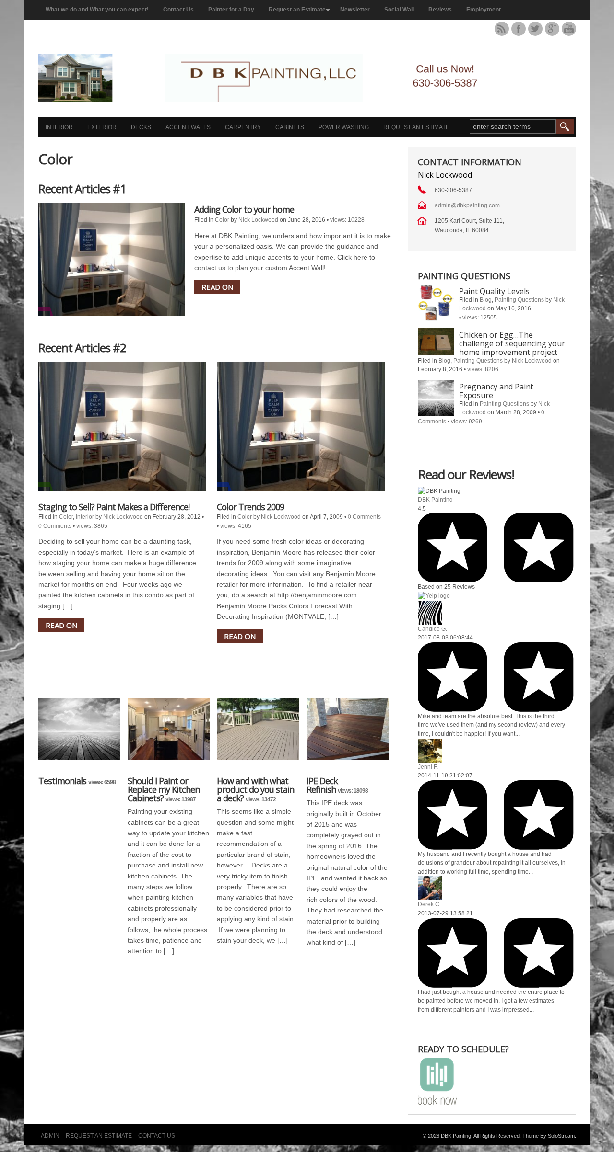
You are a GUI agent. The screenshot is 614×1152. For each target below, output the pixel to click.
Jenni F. (428, 767)
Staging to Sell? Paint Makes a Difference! (113, 507)
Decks (141, 127)
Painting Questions (519, 300)
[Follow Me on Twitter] (535, 29)
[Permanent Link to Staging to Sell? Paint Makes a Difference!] (122, 426)
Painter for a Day (231, 9)
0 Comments (54, 526)
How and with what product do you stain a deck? (255, 789)
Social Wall (399, 9)
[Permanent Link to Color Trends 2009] (301, 426)
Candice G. (432, 629)
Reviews (440, 9)
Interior (59, 127)
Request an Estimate (297, 9)
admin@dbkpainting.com (467, 205)
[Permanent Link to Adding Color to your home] (111, 259)
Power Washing (344, 127)
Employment (483, 9)
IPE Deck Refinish (322, 785)
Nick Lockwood (258, 220)
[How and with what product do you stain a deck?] (258, 734)
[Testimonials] (79, 734)
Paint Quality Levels (494, 291)
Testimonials (62, 781)
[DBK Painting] (275, 99)
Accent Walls (188, 127)
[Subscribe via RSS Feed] (502, 29)
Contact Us (178, 9)
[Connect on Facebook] (518, 29)
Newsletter (355, 9)
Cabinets (289, 127)
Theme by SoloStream (548, 1136)
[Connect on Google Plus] (552, 29)
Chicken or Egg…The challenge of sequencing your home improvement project (512, 343)
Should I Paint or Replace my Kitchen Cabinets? (164, 789)
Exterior (102, 127)
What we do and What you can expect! (97, 9)
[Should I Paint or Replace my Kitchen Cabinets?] (169, 734)
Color (222, 220)
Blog (486, 300)
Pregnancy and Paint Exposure (496, 390)
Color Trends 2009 (250, 507)
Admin (50, 1135)
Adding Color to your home (244, 209)
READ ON (217, 287)
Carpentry (243, 127)
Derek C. (429, 904)
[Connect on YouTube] (569, 29)
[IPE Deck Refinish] (348, 734)
